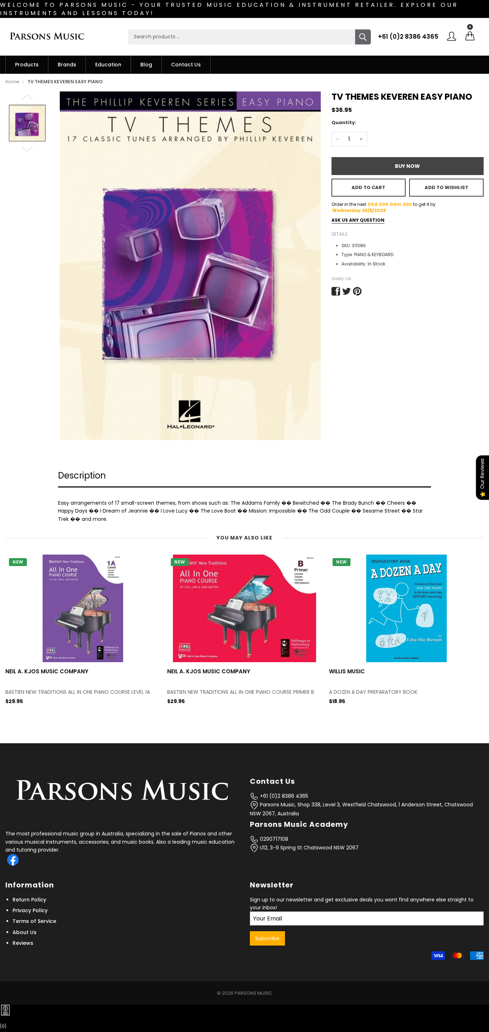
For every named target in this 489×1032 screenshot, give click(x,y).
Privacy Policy (30, 910)
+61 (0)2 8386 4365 (408, 36)
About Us (25, 932)
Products (27, 64)
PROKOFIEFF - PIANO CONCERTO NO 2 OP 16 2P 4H (390, 692)
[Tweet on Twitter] (346, 291)
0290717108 (273, 839)
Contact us (186, 64)
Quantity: (343, 122)
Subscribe (267, 938)
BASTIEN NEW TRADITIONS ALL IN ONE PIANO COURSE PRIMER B (78, 692)
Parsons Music (253, 993)
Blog (146, 64)
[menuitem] (26, 65)
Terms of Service (34, 921)
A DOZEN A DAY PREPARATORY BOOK (211, 692)
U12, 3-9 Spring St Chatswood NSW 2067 (308, 847)
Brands (67, 64)
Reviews (23, 943)
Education (108, 64)
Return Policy (29, 899)
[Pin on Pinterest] (357, 291)
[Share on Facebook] (335, 291)
